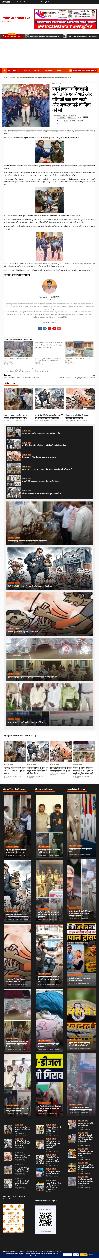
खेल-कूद (59, 70)
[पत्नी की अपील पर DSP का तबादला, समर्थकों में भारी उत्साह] (81, 954)
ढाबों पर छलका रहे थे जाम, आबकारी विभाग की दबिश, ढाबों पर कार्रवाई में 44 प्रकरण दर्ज (49, 914)
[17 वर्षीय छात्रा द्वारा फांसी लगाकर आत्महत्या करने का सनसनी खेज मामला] (81, 1084)
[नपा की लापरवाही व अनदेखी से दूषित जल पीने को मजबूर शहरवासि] (79, 349)
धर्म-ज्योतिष (48, 70)
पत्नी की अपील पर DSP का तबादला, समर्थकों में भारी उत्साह (85, 1153)
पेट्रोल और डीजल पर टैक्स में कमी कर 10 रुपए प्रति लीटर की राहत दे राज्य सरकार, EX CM (49, 1108)
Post (79, 117)
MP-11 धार (16, 70)
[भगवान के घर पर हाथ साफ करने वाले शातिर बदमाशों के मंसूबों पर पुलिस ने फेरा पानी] (14, 468)
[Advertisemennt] (65, 19)
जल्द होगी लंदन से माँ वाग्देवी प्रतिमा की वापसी (85, 1124)
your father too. (54, 369)
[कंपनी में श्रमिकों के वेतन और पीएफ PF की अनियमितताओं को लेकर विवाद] (49, 399)
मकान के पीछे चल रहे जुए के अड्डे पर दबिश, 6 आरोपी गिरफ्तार (41, 481)
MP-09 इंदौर (41, 846)
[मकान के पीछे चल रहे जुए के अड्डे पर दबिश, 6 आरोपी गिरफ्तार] (14, 480)
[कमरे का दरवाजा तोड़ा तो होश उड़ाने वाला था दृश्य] (49, 1020)
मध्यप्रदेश (26, 70)
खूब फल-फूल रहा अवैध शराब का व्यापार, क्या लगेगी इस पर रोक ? (45, 36)
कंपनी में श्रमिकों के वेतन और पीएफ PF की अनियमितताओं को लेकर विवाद (44, 445)
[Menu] (9, 70)
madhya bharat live (16, 18)
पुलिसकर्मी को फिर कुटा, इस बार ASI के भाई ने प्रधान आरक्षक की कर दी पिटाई (49, 979)
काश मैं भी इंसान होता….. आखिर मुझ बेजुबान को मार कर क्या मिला (77, 376)
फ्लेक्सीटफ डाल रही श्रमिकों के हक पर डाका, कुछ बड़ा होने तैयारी (41, 493)
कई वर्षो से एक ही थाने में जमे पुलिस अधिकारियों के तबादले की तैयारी (86, 1167)
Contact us (27, 2)
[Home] (5, 70)
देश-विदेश (36, 70)
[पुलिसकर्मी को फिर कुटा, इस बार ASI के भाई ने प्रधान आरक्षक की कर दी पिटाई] (49, 955)
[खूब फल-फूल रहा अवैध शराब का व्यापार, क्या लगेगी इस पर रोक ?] (18, 399)
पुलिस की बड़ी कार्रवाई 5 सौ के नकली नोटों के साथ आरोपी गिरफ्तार (53, 1129)
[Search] (67, 70)
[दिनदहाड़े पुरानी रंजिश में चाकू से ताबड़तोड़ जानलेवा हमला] (80, 399)
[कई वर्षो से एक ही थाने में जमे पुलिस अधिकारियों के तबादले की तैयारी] (81, 1019)
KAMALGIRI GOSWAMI (60, 115)
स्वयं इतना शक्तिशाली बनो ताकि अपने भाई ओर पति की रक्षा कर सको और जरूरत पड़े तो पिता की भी (26, 371)
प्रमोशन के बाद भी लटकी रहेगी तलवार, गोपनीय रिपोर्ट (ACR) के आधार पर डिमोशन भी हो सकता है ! (80, 913)
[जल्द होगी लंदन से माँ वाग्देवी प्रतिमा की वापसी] (81, 825)
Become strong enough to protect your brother (21, 369)
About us (20, 2)
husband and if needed (42, 369)
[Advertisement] (49, 53)
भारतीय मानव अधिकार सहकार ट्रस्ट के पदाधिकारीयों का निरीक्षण (22, 376)
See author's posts (49, 322)
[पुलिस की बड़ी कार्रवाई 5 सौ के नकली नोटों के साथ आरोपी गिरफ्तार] (49, 826)
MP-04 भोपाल (73, 845)
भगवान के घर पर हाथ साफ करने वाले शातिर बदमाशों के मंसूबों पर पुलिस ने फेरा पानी (47, 469)
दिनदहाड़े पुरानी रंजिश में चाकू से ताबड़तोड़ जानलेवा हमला (39, 457)
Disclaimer (36, 2)
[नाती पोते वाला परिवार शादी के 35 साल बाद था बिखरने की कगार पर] (18, 349)
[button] (9, 70)
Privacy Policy (45, 2)
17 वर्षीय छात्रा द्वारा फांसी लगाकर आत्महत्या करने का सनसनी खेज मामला (85, 1181)
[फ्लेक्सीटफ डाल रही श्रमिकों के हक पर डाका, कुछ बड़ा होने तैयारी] (14, 492)
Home (6, 78)
